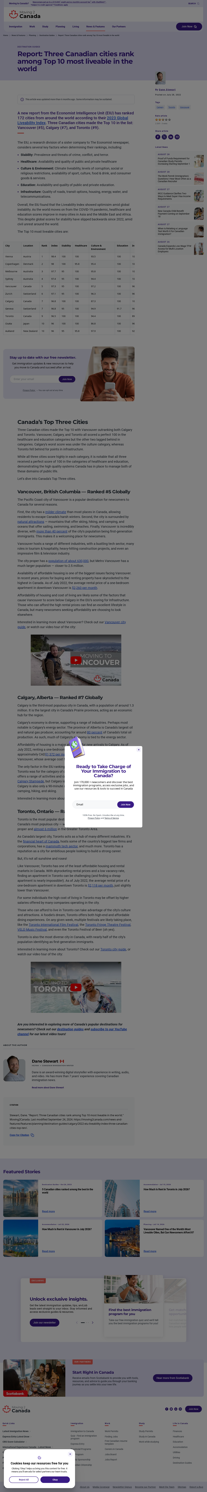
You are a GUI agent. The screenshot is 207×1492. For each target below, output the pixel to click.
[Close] (70, 1454)
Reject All (24, 1479)
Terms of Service (111, 818)
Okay (55, 1479)
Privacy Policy (94, 818)
